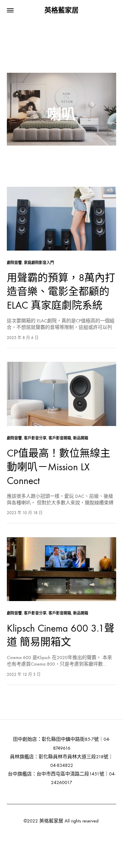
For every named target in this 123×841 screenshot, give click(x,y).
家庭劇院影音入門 (39, 263)
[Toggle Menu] (10, 10)
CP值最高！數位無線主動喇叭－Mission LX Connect (58, 467)
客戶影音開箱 (60, 438)
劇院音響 (14, 263)
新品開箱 (80, 438)
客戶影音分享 (35, 438)
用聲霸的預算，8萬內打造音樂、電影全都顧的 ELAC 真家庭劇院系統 (61, 291)
